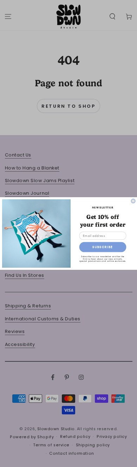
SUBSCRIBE (102, 247)
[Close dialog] (133, 201)
